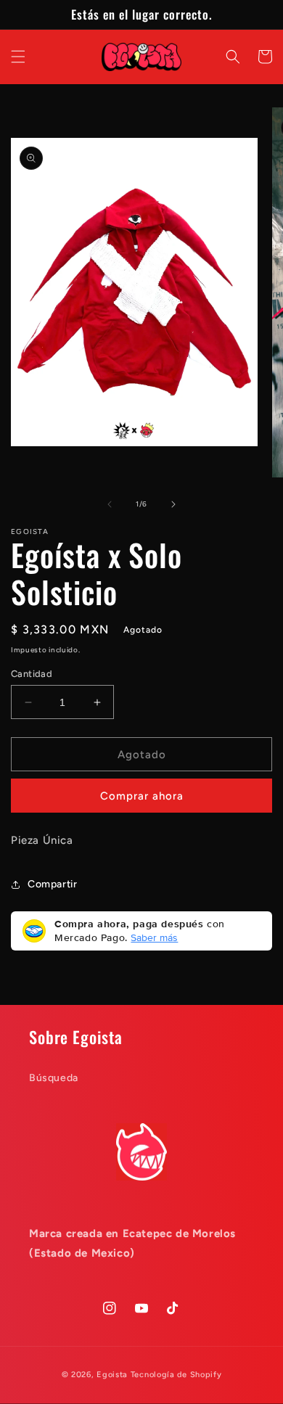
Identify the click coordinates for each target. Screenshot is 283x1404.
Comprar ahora (142, 795)
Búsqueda (53, 1078)
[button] (18, 57)
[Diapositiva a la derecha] (173, 504)
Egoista (114, 1374)
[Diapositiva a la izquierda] (110, 504)
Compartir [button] (52, 884)
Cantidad (31, 673)
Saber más (154, 937)
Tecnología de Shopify (176, 1374)
